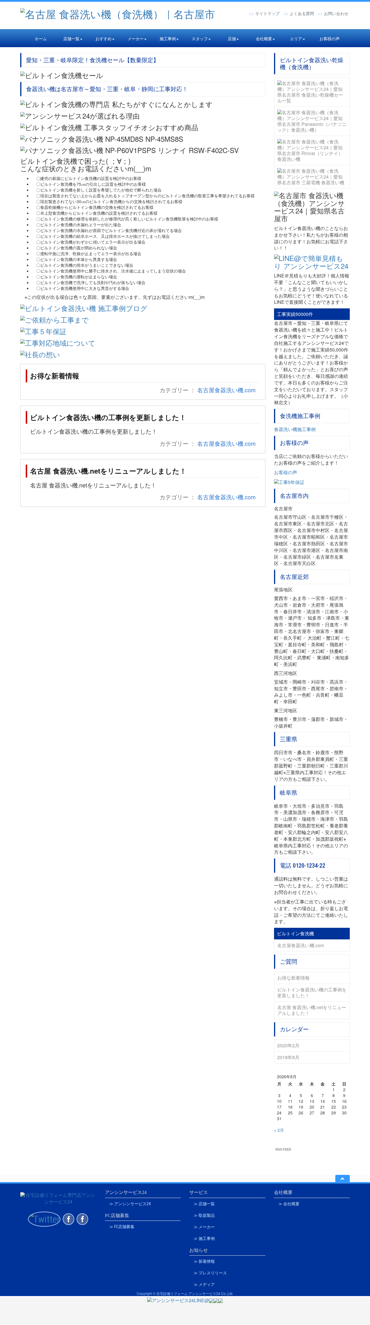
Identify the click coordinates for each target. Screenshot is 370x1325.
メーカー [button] (135, 38)
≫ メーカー (204, 1227)
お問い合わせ (336, 13)
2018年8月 (288, 1057)
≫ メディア (204, 1284)
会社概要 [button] (264, 38)
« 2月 (279, 1130)
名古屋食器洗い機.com (226, 390)
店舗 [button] (232, 38)
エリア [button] (296, 38)
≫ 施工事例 (204, 1238)
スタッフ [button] (200, 38)
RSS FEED (283, 1149)
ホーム (41, 38)
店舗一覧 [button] (71, 38)
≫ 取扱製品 (204, 1215)
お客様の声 (329, 38)
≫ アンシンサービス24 (130, 1203)
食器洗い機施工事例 (295, 429)
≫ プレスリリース (210, 1273)
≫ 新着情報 (204, 1261)
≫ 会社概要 (288, 1203)
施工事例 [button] (168, 38)
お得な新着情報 (54, 375)
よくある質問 (302, 13)
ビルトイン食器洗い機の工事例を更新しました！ (108, 417)
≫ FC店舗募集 (121, 1226)
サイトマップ (267, 13)
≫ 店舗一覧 (204, 1203)
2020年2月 (288, 1045)
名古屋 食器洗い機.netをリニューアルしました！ (108, 471)
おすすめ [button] (103, 38)
